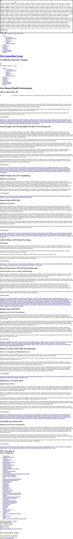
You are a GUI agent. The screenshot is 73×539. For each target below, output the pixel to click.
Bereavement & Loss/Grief (41, 167)
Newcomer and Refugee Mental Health (22, 122)
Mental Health (48, 121)
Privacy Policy (18, 528)
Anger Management (22, 167)
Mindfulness (54, 121)
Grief (57, 119)
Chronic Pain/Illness (64, 167)
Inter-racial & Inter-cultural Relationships (28, 168)
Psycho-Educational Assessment (10, 502)
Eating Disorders (45, 299)
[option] (2, 5)
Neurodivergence (9, 122)
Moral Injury (30, 170)
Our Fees (8, 39)
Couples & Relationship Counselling (15, 119)
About (4, 36)
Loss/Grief (41, 121)
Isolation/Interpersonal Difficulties (14, 121)
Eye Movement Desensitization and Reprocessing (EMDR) (16, 473)
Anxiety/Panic (3, 119)
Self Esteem (42, 122)
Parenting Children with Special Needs (47, 417)
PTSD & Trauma (35, 122)
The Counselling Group (11, 38)
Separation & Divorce (60, 122)
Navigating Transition (38, 170)
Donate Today (9, 41)
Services (5, 44)
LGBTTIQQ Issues (26, 121)
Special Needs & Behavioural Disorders (32, 171)
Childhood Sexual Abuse (53, 167)
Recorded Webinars (7, 51)
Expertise (5, 47)
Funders (7, 42)
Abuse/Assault (3, 167)
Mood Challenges (62, 121)
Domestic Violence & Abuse (36, 119)
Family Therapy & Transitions (12, 196)
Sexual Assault (69, 122)
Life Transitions (35, 121)
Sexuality (2, 123)
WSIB (4, 517)
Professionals (6, 46)
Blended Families (38, 414)
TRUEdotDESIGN (9, 538)
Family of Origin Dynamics (49, 119)
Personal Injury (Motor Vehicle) (37, 303)
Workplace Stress (12, 123)
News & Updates (7, 50)
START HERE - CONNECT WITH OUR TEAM (11, 33)
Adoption (20, 298)
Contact (4, 52)
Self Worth (48, 122)
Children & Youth (11, 233)
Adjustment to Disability (12, 167)
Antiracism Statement (10, 43)
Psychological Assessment (9, 503)
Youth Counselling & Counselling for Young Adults (27, 123)
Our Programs (9, 37)
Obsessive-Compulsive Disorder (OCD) (61, 170)
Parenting (54, 234)
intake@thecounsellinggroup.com (7, 528)
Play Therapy (6, 235)
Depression (26, 119)
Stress (6, 123)
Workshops (5, 48)
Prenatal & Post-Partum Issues (58, 303)
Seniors (53, 122)
